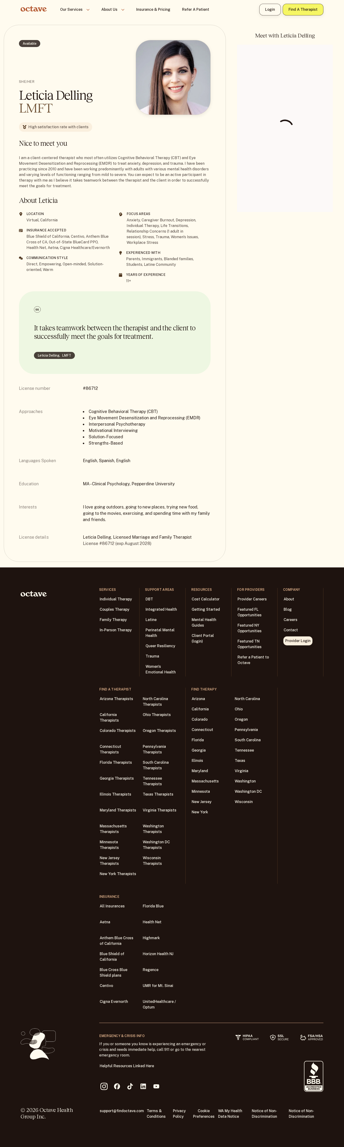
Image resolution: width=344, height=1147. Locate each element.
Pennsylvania (246, 729)
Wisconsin (244, 802)
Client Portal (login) (203, 638)
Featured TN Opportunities (250, 644)
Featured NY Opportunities (250, 628)
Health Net (152, 922)
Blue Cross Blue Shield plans (113, 973)
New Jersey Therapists (110, 861)
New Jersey (202, 802)
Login (270, 9)
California (200, 709)
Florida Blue (153, 906)
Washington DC (248, 791)
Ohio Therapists (157, 714)
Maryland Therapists (118, 810)
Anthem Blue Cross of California (116, 941)
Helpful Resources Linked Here (127, 1066)
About (289, 599)
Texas (240, 760)
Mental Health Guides (204, 622)
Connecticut (202, 729)
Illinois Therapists (115, 794)
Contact (291, 630)
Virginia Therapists (159, 810)
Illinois (197, 760)
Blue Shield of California (112, 957)
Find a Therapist (303, 9)
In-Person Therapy (116, 630)
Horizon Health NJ (158, 954)
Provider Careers (252, 599)
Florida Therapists (116, 762)
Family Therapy (113, 619)
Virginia (241, 771)
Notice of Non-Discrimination (264, 1114)
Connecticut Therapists (110, 749)
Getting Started (206, 609)
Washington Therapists (153, 829)
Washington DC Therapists (156, 845)
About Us (109, 9)
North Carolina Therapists (155, 702)
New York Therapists (118, 874)
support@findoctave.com (122, 1111)
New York (200, 812)
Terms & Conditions (156, 1114)
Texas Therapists (158, 794)
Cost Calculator (206, 599)
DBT (149, 599)
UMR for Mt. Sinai (158, 985)
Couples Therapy (114, 609)
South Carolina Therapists (156, 765)
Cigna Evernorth (114, 1001)
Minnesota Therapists (109, 845)
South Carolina (248, 740)
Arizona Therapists (116, 699)
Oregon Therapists (159, 730)
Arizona (198, 699)
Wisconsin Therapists (152, 861)
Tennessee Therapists (152, 781)
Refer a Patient (195, 9)
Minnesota (201, 791)
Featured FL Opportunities (250, 612)
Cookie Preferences (204, 1114)
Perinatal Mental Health (160, 633)
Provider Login (298, 641)
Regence (150, 970)
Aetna (105, 922)
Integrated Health (161, 609)
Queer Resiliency (160, 646)
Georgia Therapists (117, 778)
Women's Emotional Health (161, 669)
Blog (288, 609)
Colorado (200, 719)
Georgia (199, 750)
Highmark (151, 938)
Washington (245, 781)
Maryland (200, 771)
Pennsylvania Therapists (154, 749)
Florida (198, 740)
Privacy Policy (179, 1114)
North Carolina (247, 699)
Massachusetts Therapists (113, 829)
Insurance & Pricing (153, 9)
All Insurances (112, 906)
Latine (151, 619)
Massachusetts (205, 781)
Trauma (152, 656)
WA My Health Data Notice (230, 1114)
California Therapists (109, 717)
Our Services (71, 9)
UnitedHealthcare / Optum (159, 1004)
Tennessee (244, 750)
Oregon (241, 719)
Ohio (239, 709)
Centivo (106, 985)
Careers (290, 619)
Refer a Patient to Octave (253, 660)
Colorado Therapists (118, 730)
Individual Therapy (116, 599)
